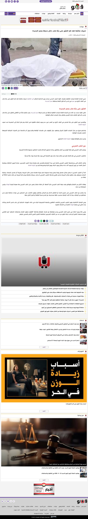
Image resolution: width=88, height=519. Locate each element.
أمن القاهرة (30, 99)
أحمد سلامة (82, 88)
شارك (15, 88)
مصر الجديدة (48, 101)
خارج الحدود (43, 506)
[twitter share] (9, 88)
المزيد (44, 347)
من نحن (52, 513)
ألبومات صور (71, 510)
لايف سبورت (17, 510)
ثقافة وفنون (51, 13)
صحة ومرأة (16, 506)
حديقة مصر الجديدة (55, 224)
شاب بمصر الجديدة (44, 224)
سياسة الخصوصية (38, 513)
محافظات (37, 13)
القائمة (11, 13)
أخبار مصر (76, 13)
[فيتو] (77, 7)
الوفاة (8, 184)
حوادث (43, 13)
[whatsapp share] (6, 88)
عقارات (22, 506)
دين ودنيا (9, 506)
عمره (73, 101)
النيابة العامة (82, 124)
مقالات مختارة (29, 506)
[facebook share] (12, 88)
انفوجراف (60, 510)
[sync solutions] (53, 517)
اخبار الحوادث (22, 224)
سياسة (70, 13)
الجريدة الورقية (45, 1)
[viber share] (35, 221)
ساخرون (4, 506)
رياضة (64, 13)
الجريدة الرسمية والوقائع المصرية (29, 510)
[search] (6, 13)
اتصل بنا (47, 513)
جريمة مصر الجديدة (32, 224)
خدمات (36, 506)
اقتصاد (58, 13)
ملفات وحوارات (52, 510)
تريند (65, 510)
